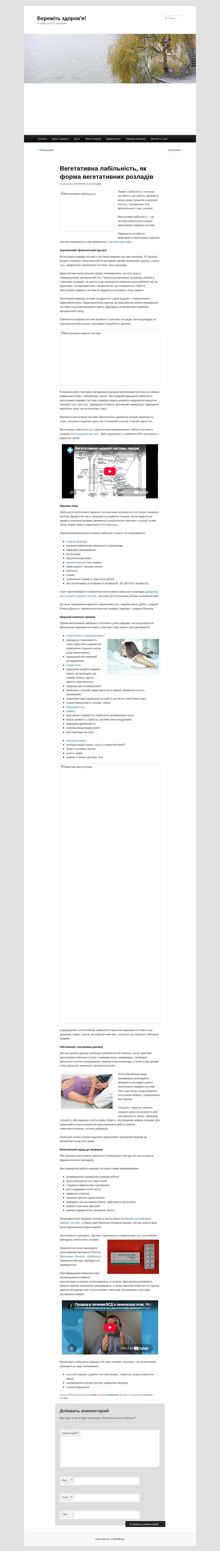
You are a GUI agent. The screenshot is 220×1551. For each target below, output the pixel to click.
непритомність (75, 635)
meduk (97, 183)
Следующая (175, 149)
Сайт (64, 1514)
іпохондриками (109, 524)
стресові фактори (76, 541)
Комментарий (70, 1433)
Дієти (77, 138)
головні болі (73, 665)
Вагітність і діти (159, 138)
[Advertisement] (110, 109)
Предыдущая (45, 149)
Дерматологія (113, 138)
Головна (42, 138)
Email (67, 1497)
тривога (99, 744)
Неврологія (113, 1394)
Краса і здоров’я (60, 138)
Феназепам (67, 1256)
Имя (67, 1480)
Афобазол (93, 1256)
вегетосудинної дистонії (84, 433)
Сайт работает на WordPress (110, 1539)
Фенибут (80, 1256)
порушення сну (75, 707)
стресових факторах (119, 241)
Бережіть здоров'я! (61, 18)
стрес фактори (79, 404)
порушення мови (76, 740)
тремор (70, 711)
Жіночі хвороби (93, 138)
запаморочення (94, 635)
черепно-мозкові (76, 562)
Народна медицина (136, 138)
